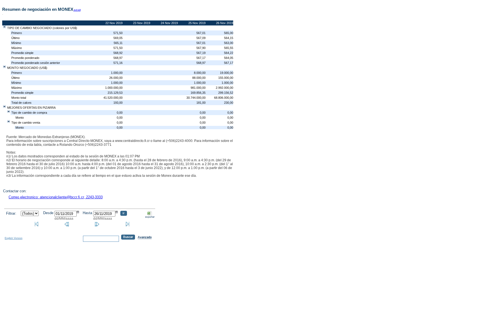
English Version (13, 238)
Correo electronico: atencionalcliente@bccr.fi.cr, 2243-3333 (56, 197)
